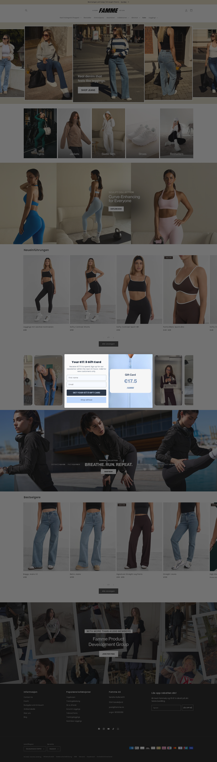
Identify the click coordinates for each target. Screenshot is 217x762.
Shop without (86, 400)
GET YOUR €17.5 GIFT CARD (86, 392)
